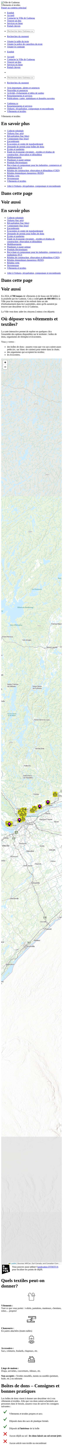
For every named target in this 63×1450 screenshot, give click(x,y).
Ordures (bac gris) (15, 133)
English (10, 12)
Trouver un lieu (14, 20)
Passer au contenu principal (13, 7)
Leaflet (13, 1263)
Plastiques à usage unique (19, 160)
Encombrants (13, 141)
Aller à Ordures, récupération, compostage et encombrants (34, 186)
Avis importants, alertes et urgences (23, 88)
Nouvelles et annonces (17, 90)
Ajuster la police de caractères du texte (24, 44)
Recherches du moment (18, 36)
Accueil (10, 15)
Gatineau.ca (12, 103)
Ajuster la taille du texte (18, 41)
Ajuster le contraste (16, 46)
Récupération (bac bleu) (18, 136)
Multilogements (14, 157)
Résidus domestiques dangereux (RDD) (25, 173)
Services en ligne (15, 23)
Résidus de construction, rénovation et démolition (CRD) (33, 170)
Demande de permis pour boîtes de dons (25, 146)
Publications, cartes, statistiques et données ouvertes (31, 98)
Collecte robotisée (15, 131)
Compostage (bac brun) (18, 138)
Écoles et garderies (15, 149)
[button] (20, 812)
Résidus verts (13, 176)
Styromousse (13, 178)
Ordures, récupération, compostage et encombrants (30, 108)
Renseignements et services (19, 95)
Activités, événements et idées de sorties (25, 93)
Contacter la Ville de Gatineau (21, 18)
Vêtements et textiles (16, 111)
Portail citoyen (13, 26)
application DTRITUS (48, 1267)
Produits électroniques (17, 162)
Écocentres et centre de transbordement (25, 144)
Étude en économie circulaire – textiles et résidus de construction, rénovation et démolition (31, 153)
